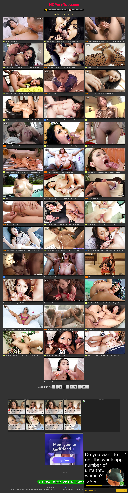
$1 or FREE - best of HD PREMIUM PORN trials (64, 481)
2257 (54, 490)
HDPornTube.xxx (64, 4)
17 (79, 387)
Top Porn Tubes (77, 10)
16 (75, 387)
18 (84, 387)
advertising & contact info (72, 488)
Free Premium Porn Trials (57, 10)
